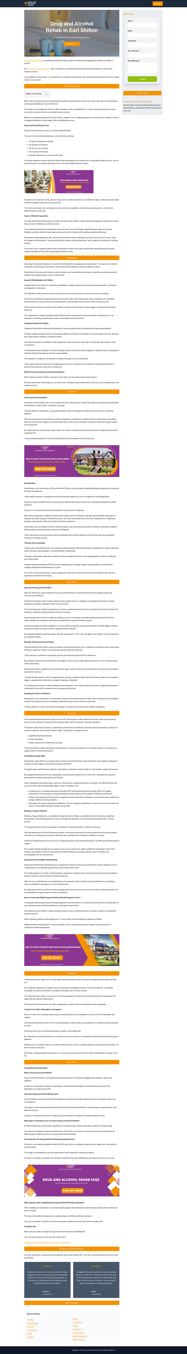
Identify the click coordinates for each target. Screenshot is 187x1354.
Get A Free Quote (72, 1303)
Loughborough (78, 1333)
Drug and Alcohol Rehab (33, 60)
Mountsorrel (77, 1322)
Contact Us (72, 713)
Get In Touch (142, 93)
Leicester (55, 1242)
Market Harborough (80, 1336)
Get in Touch (72, 582)
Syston (75, 1326)
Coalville (30, 1337)
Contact (158, 4)
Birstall (75, 1319)
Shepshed (77, 1329)
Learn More (72, 392)
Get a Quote (70, 44)
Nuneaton (35, 1242)
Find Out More (72, 258)
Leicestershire (65, 1242)
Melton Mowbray (79, 1340)
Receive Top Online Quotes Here (72, 1249)
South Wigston (45, 1242)
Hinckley (27, 1242)
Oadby (29, 1334)
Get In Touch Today (72, 86)
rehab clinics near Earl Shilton (39, 69)
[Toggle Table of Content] (45, 94)
